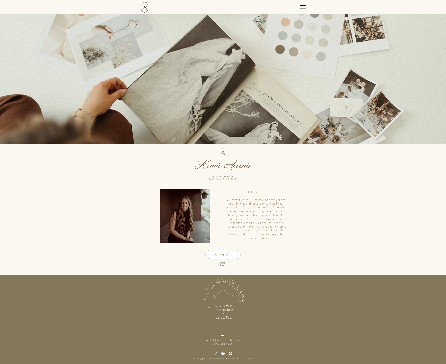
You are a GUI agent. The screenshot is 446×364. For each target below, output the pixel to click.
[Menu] (303, 7)
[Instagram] (223, 264)
